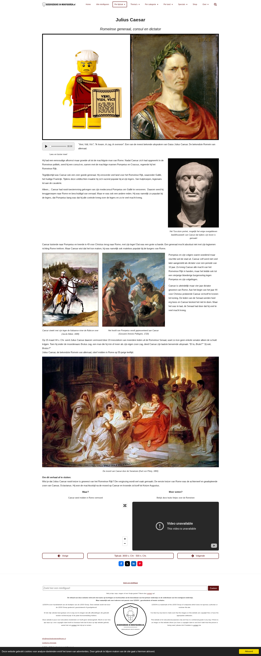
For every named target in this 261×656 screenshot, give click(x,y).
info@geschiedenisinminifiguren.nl (54, 638)
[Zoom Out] (125, 543)
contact (149, 593)
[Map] (85, 524)
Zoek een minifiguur (130, 583)
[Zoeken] (215, 5)
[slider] (57, 146)
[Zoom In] (125, 539)
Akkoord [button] (249, 651)
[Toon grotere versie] (130, 87)
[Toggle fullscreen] (125, 505)
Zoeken (213, 588)
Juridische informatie (49, 643)
